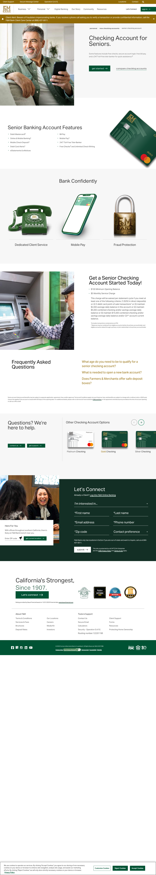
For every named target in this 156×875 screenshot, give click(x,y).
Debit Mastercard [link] (17, 134)
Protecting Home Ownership (121, 629)
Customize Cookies (102, 868)
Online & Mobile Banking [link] (20, 138)
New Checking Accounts (109, 28)
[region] (78, 868)
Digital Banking (61, 9)
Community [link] (88, 9)
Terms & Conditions (24, 618)
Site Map (99, 649)
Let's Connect (131, 9)
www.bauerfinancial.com (66, 602)
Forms (111, 622)
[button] (154, 19)
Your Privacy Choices (70, 649)
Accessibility (92, 649)
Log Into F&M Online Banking (103, 495)
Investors (51, 629)
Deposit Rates (21, 629)
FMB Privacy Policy (104, 551)
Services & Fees (22, 622)
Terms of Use (118, 551)
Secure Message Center (29, 2)
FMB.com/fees (97, 399)
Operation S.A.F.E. (51, 2)
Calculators (82, 626)
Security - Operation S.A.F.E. (89, 629)
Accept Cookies (137, 868)
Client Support (8, 2)
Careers (50, 622)
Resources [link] (102, 9)
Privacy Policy (59, 649)
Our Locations (52, 618)
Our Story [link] (76, 9)
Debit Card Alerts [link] (17, 146)
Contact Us (82, 618)
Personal (41, 9)
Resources (113, 626)
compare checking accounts (131, 68)
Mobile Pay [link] (64, 138)
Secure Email (83, 622)
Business (22, 9)
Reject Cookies (120, 868)
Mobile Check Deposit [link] (19, 142)
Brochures (20, 626)
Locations (122, 2)
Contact (135, 2)
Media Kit (50, 626)
